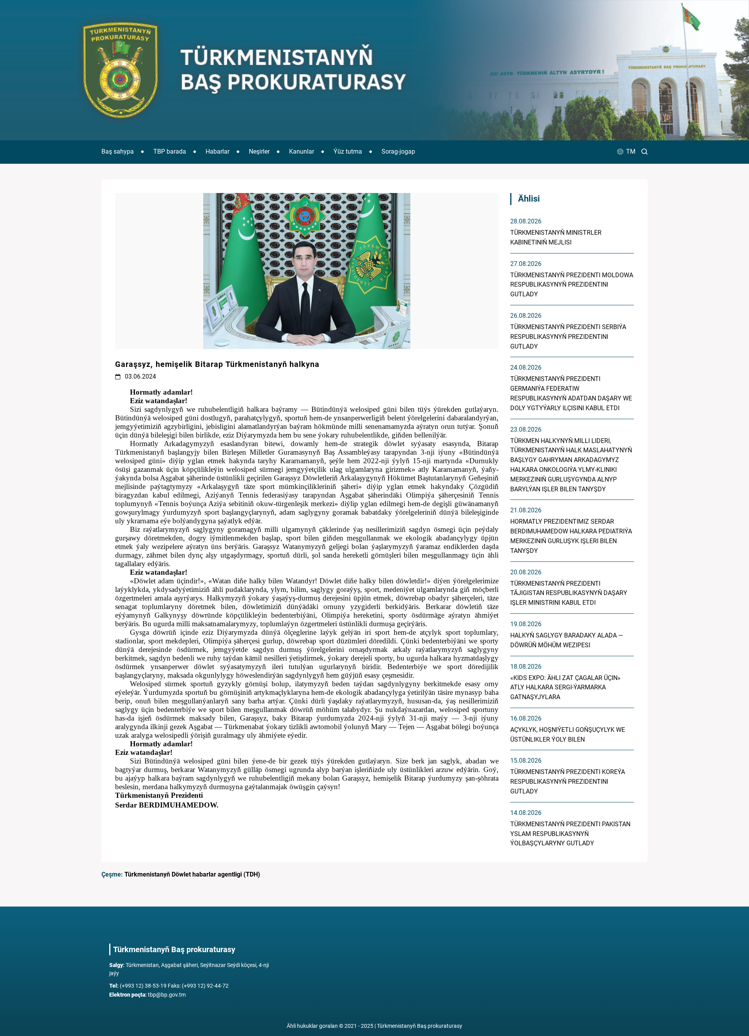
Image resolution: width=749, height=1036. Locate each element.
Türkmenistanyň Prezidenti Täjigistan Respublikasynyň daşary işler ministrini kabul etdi (568, 593)
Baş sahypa (117, 151)
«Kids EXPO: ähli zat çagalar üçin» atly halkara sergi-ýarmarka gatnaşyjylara (565, 687)
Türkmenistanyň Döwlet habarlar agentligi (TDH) (192, 874)
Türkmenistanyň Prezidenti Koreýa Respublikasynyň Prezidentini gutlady (567, 781)
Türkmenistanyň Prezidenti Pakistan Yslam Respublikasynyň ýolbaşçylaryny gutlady (570, 833)
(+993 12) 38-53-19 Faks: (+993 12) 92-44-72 (169, 986)
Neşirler (259, 151)
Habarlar (217, 151)
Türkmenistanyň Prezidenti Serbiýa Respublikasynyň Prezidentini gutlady (568, 336)
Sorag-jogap (398, 151)
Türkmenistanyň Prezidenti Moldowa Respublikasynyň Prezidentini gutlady (571, 284)
